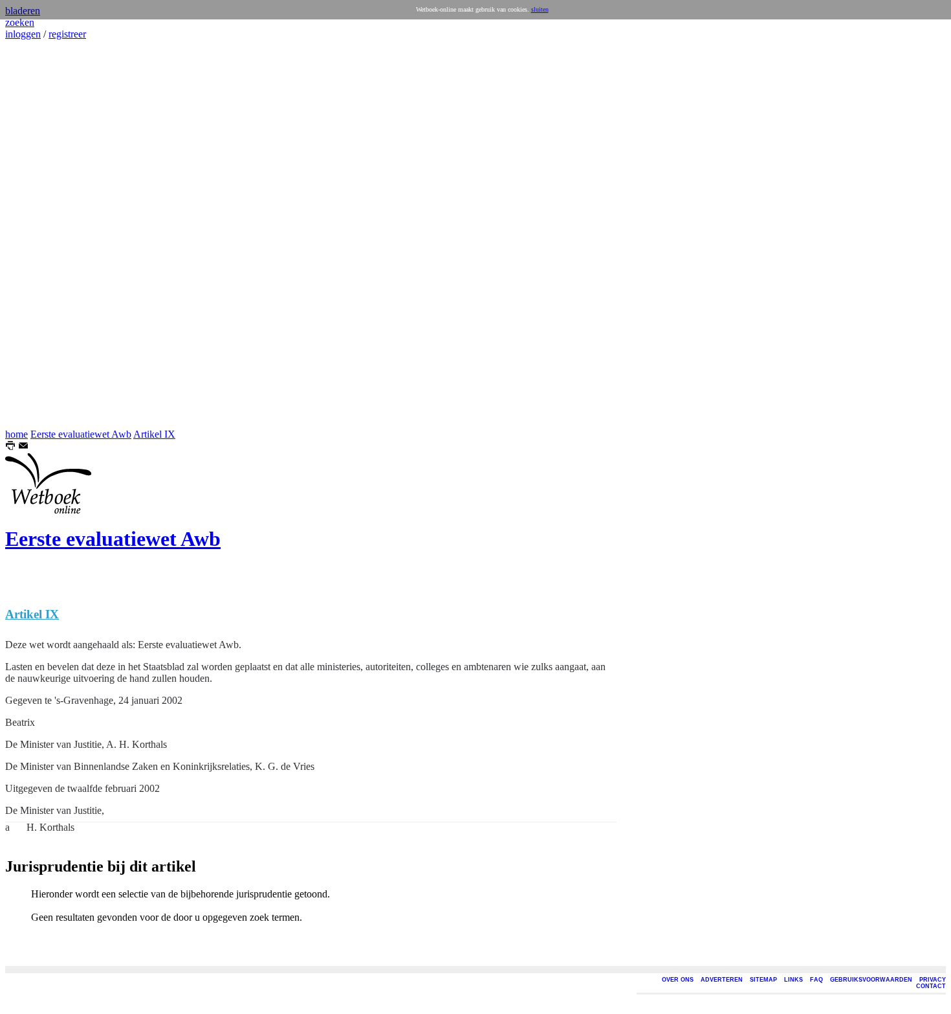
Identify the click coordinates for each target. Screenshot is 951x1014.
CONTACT (931, 986)
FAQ (816, 979)
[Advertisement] (44, 234)
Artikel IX (154, 434)
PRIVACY (932, 979)
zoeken (19, 22)
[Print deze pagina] (10, 447)
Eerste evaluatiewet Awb (80, 434)
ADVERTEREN (722, 979)
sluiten (540, 9)
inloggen (23, 33)
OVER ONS (678, 979)
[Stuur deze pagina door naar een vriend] (23, 447)
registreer (67, 33)
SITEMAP (763, 979)
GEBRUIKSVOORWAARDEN (871, 979)
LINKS (793, 979)
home (16, 434)
